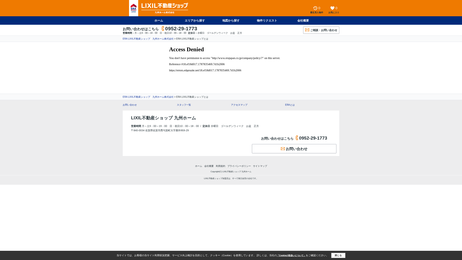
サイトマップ (260, 166)
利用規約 (220, 166)
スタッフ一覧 (184, 104)
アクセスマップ (239, 104)
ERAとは (290, 104)
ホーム (158, 20)
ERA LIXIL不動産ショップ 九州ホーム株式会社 (148, 38)
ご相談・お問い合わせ (323, 30)
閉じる (338, 255)
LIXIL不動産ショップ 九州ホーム (163, 117)
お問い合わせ (130, 104)
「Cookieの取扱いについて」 (291, 255)
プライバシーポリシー (239, 166)
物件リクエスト (267, 20)
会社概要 (303, 20)
